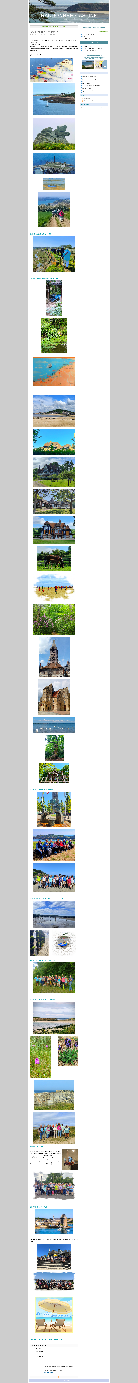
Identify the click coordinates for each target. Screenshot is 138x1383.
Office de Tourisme (87, 83)
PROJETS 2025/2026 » (60, 26)
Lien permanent (60, 34)
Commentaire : (40, 1356)
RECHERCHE (85, 104)
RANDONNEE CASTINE (69, 15)
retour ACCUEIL (103, 31)
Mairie (83, 81)
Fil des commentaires (89, 100)
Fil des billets (87, 98)
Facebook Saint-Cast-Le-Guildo (90, 79)
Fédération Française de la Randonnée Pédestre (94, 92)
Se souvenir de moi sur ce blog (54, 1370)
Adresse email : (40, 1351)
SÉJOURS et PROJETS (90, 48)
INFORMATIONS (88, 50)
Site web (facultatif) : (38, 1354)
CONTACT (86, 36)
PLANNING (86, 39)
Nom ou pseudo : (39, 1348)
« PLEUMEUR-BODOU (48, 26)
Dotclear (71, 1380)
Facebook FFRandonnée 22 (89, 78)
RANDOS (85, 46)
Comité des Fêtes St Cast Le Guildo (91, 85)
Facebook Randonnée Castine (89, 76)
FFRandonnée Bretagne (88, 90)
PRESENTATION (88, 34)
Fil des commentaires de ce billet (68, 1377)
